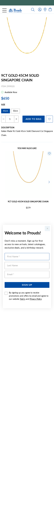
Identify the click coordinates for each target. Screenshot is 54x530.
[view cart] (50, 9)
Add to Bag (33, 119)
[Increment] (16, 119)
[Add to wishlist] (49, 119)
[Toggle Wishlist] (49, 153)
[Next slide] (49, 181)
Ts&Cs (22, 299)
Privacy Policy (36, 299)
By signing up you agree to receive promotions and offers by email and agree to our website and (28, 296)
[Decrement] (3, 119)
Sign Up (27, 285)
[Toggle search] (33, 9)
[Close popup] (47, 228)
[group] (27, 2)
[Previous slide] (4, 181)
